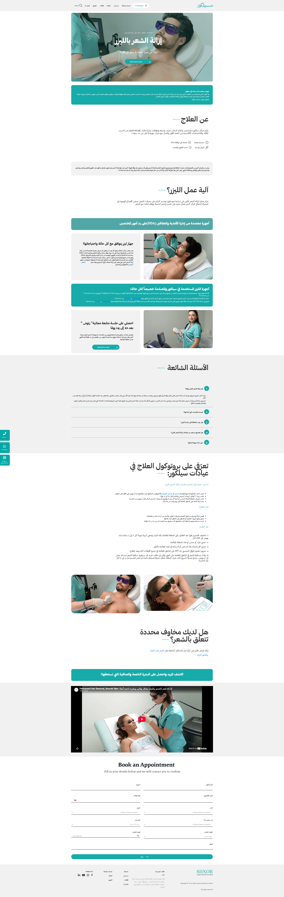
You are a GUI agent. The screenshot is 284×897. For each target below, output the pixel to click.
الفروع (95, 6)
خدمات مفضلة (126, 6)
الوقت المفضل (208, 832)
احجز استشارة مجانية (136, 61)
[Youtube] (83, 875)
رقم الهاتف (137, 795)
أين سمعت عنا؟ (208, 820)
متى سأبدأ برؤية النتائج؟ (197, 442)
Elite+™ (127, 298)
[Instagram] (88, 875)
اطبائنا (108, 6)
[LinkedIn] (79, 875)
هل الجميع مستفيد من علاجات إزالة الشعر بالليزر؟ (189, 432)
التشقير (177, 493)
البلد (211, 808)
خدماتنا (126, 871)
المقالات (102, 6)
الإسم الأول (209, 784)
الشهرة (138, 784)
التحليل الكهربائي (167, 493)
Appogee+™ (136, 298)
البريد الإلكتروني (208, 795)
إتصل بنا (87, 6)
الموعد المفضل (136, 832)
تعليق (211, 844)
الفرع (138, 808)
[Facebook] (92, 875)
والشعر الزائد (202, 654)
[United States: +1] (73, 800)
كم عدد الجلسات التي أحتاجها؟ (195, 412)
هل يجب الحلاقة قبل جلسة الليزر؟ (194, 422)
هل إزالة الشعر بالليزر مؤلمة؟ (196, 388)
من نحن (116, 6)
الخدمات (137, 820)
